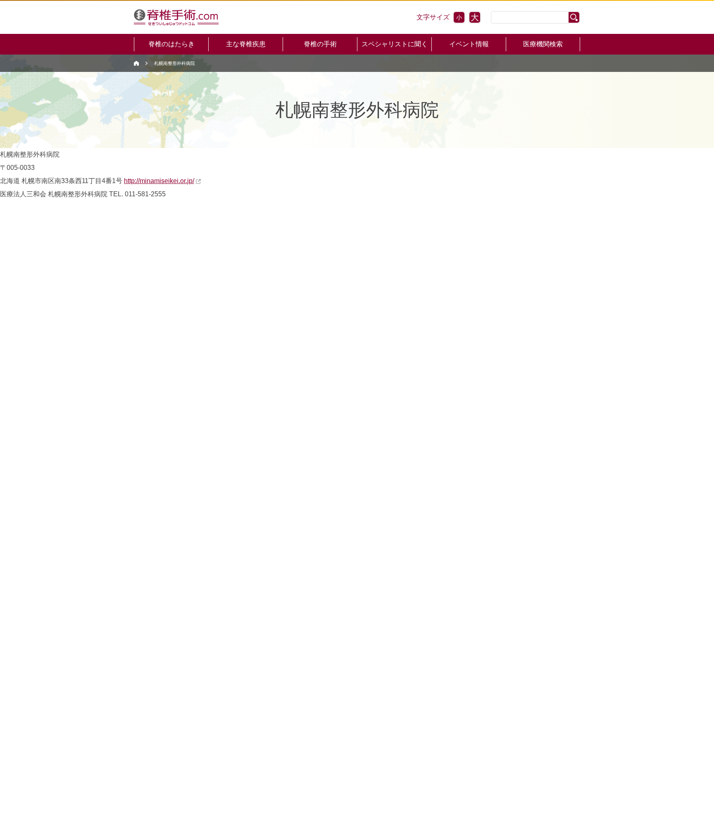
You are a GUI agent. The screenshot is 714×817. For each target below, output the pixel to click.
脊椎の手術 (320, 44)
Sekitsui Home (136, 63)
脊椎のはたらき (171, 44)
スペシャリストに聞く (395, 44)
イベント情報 (469, 44)
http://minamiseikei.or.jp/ (159, 180)
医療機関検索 (543, 44)
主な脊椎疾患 (246, 44)
